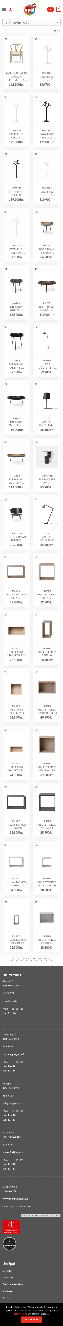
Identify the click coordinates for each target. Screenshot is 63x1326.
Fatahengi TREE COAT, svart (47, 136)
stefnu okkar (20, 1313)
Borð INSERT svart (46, 481)
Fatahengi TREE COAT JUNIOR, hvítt (47, 78)
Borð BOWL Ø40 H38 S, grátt (16, 308)
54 (41, 959)
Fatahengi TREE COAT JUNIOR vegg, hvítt (16, 251)
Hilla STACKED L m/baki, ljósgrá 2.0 (46, 941)
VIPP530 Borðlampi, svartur (47, 423)
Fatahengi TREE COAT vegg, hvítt (47, 193)
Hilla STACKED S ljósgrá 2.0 (16, 941)
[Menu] (4, 9)
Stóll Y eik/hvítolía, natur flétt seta (16, 78)
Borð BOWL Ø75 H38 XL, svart (16, 423)
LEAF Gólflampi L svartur (47, 366)
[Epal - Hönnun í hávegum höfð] (30, 9)
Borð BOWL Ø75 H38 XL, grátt (47, 308)
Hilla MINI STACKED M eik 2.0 (16, 711)
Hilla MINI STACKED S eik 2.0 (16, 769)
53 (36, 959)
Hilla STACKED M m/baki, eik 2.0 (46, 769)
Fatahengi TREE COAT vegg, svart (16, 193)
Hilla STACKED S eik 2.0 (46, 654)
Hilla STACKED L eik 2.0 (16, 596)
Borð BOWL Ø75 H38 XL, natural (16, 481)
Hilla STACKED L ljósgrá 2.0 (16, 884)
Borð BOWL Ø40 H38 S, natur (47, 251)
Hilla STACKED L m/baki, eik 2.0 (47, 711)
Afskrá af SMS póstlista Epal (40, 1215)
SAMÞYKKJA (31, 1319)
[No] (58, 1315)
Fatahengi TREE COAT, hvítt (16, 136)
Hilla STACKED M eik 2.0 (46, 596)
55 (46, 959)
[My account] (10, 9)
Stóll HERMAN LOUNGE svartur (16, 538)
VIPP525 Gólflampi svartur (46, 538)
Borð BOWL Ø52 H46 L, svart (16, 366)
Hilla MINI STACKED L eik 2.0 (16, 654)
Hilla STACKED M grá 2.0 (46, 826)
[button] (5, 39)
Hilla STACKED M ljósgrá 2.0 (46, 884)
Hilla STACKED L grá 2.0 (16, 826)
